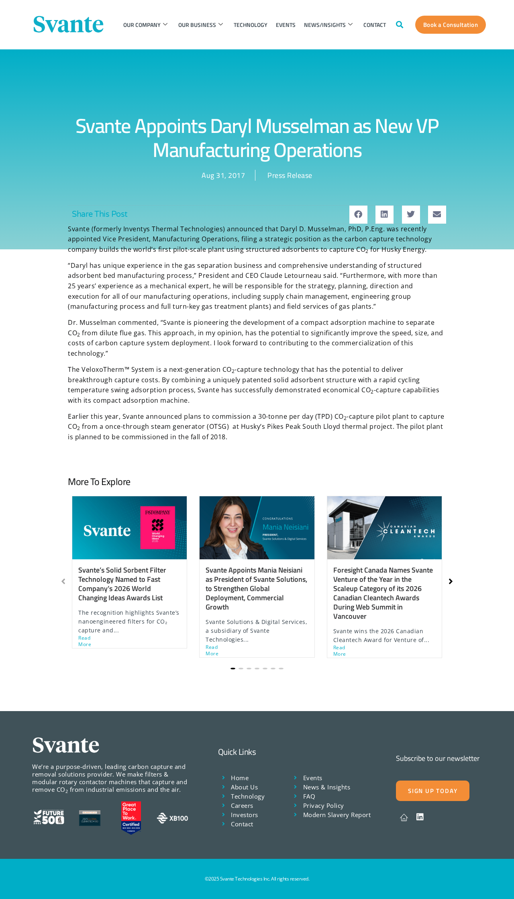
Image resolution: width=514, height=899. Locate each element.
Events (286, 24)
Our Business (197, 24)
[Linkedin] (420, 817)
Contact (374, 24)
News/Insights (325, 24)
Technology (250, 24)
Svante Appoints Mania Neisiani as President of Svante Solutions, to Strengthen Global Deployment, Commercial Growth (256, 588)
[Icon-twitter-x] (404, 817)
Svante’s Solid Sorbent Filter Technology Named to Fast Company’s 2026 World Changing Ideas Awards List (122, 584)
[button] (399, 24)
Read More (84, 641)
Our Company (142, 24)
